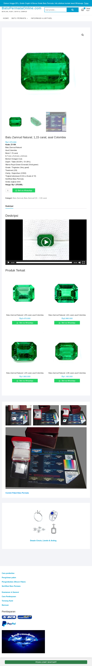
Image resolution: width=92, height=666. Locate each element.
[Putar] (8, 262)
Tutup (86, 3)
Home (6, 18)
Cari (73, 9)
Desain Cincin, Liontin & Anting (43, 540)
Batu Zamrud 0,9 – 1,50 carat (35, 198)
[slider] (44, 262)
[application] (45, 242)
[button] (46, 242)
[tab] (9, 206)
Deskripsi (9, 206)
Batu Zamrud (18, 198)
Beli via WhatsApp (25, 190)
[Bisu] (79, 262)
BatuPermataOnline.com (21, 8)
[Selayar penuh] (83, 262)
